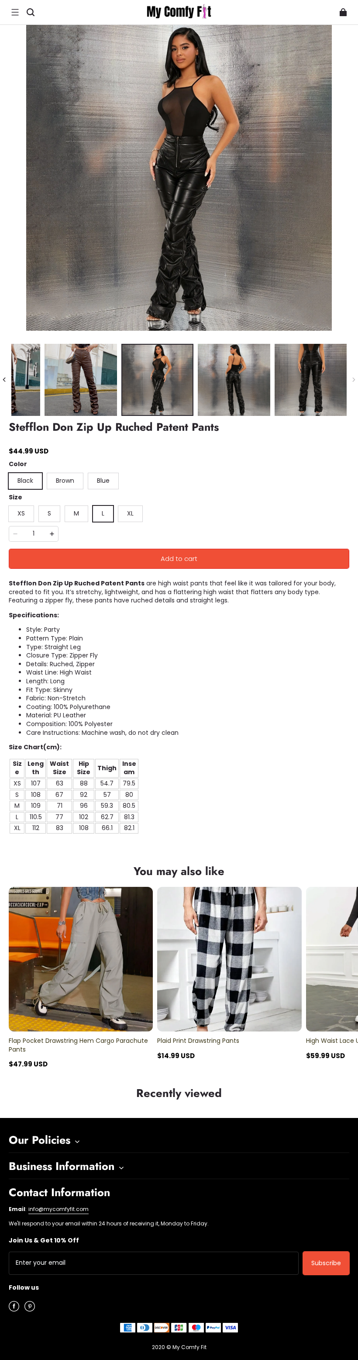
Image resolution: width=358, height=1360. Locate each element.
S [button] (49, 513)
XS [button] (21, 513)
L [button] (103, 513)
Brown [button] (65, 480)
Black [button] (25, 480)
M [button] (76, 513)
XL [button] (130, 513)
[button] (15, 12)
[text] (179, 838)
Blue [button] (103, 480)
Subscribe (326, 1263)
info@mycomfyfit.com (58, 1209)
